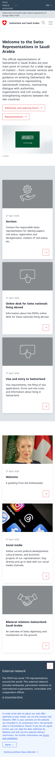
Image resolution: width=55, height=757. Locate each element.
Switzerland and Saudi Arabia (24, 23)
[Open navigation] (50, 23)
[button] (50, 666)
